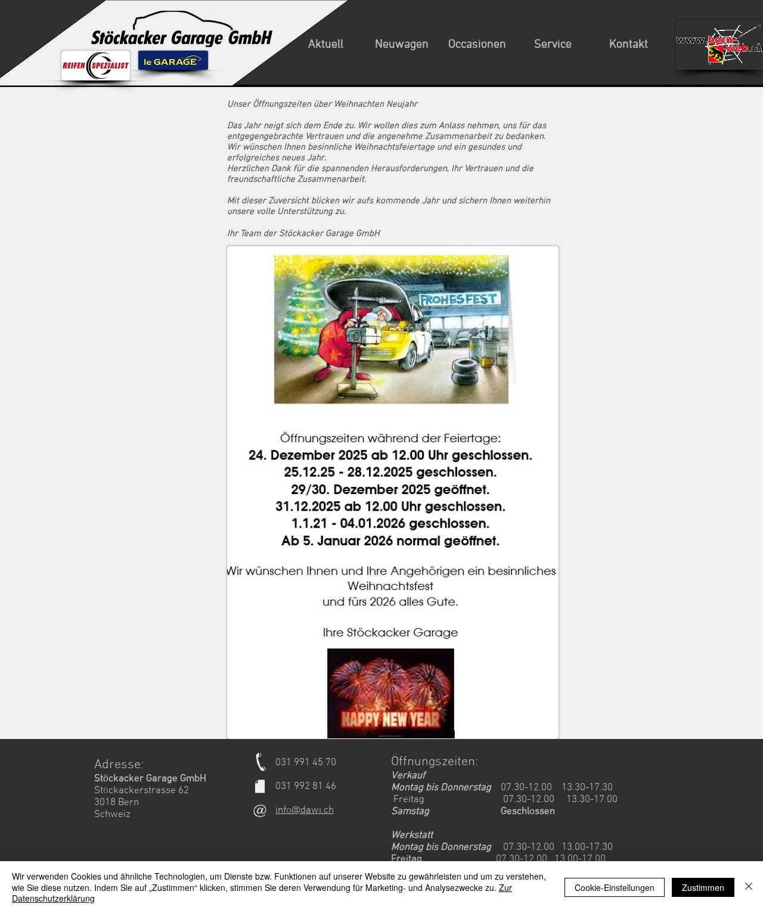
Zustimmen (703, 887)
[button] (326, 45)
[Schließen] (749, 887)
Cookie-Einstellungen (615, 887)
